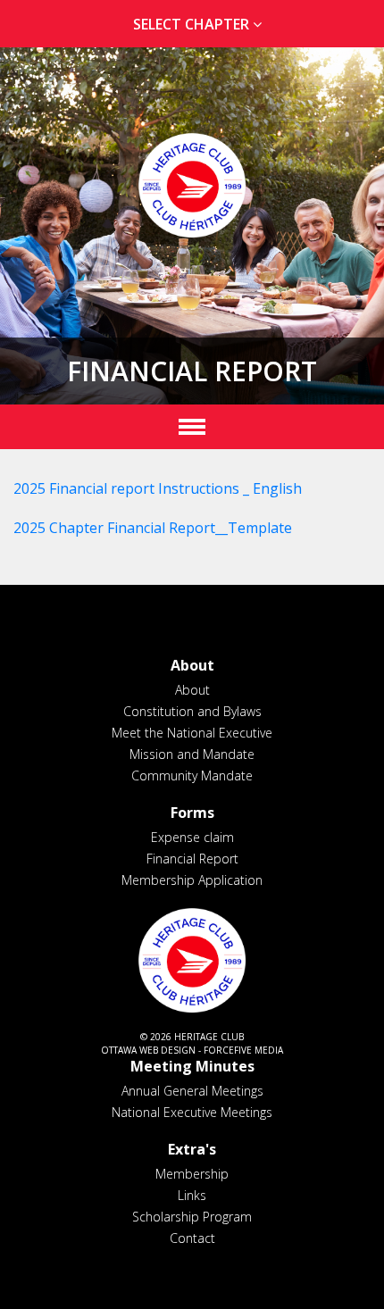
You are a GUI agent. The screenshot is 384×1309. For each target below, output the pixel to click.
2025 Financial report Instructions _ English (157, 488)
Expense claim (192, 837)
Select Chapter (193, 24)
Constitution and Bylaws (192, 711)
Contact (192, 1238)
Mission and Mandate (192, 754)
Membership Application (192, 879)
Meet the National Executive (192, 732)
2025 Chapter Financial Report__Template (152, 528)
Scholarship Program (192, 1216)
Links (192, 1195)
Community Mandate (192, 775)
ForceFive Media (243, 1050)
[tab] (192, 24)
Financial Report (192, 858)
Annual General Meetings (192, 1090)
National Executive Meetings (192, 1112)
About (192, 689)
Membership (192, 1173)
